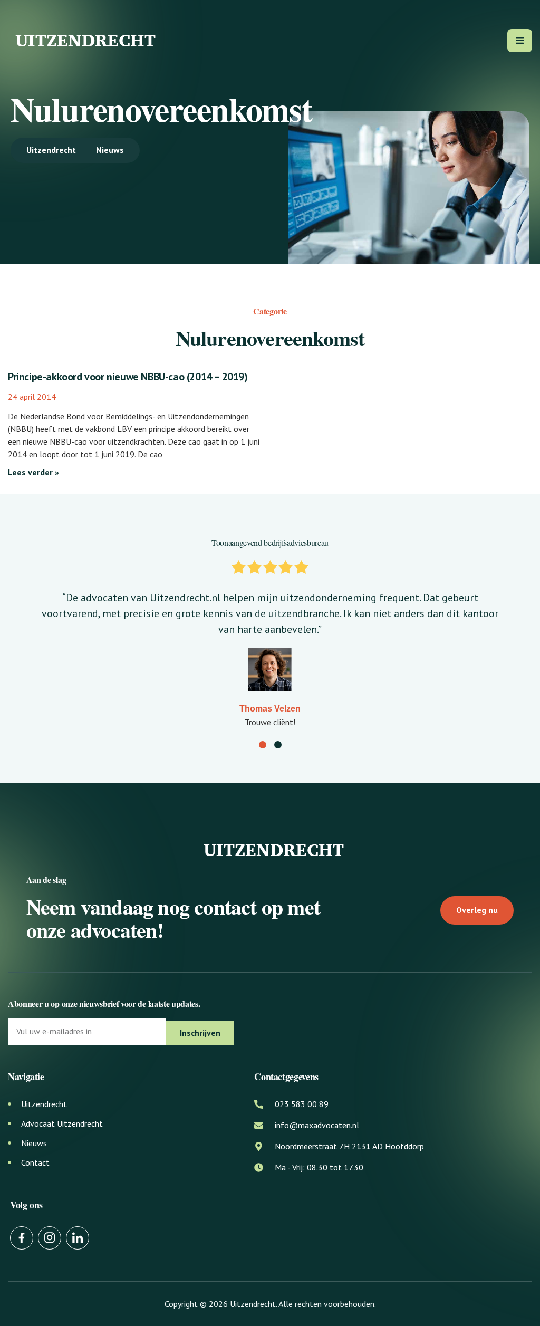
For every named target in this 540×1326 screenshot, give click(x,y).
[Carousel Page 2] (278, 744)
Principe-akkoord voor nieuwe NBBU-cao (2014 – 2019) (128, 376)
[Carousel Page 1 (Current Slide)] (262, 744)
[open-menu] (519, 40)
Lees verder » (33, 472)
